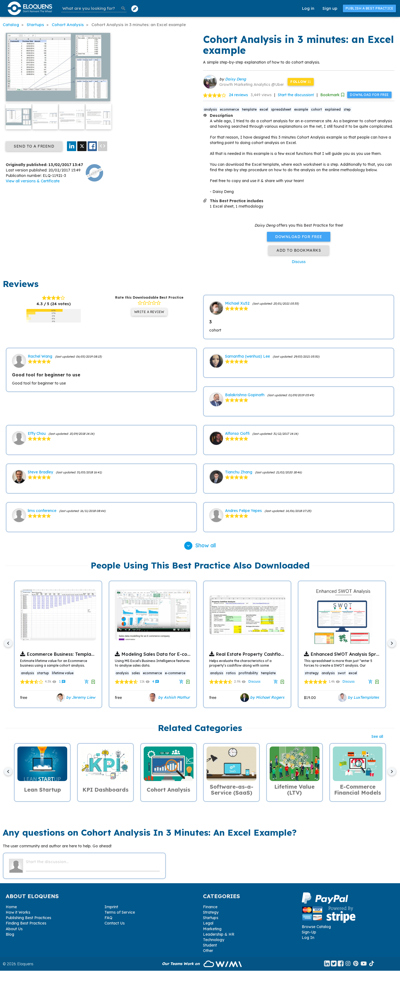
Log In (308, 937)
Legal (208, 923)
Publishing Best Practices (28, 917)
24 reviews (238, 94)
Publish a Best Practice (369, 8)
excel (264, 109)
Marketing (212, 928)
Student (210, 945)
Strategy (211, 912)
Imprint (111, 906)
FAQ (108, 917)
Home (11, 906)
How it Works (18, 912)
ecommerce (229, 109)
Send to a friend (34, 146)
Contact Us (114, 923)
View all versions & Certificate (33, 181)
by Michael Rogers (266, 697)
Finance (210, 906)
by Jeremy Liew (80, 697)
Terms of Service (119, 912)
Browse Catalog (316, 926)
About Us (14, 928)
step (347, 109)
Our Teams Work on (181, 963)
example (301, 109)
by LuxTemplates (363, 697)
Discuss (299, 261)
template (249, 109)
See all (377, 736)
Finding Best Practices (26, 923)
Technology (213, 939)
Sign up (329, 8)
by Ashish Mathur (173, 697)
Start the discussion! (296, 94)
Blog (10, 934)
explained (333, 109)
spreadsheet (281, 109)
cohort (316, 109)
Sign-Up (309, 932)
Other (208, 950)
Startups (210, 917)
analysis (210, 109)
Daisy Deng (235, 79)
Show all (201, 545)
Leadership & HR (218, 934)
